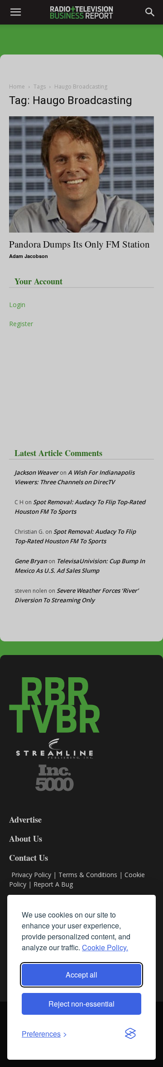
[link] (44, 1033)
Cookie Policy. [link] (105, 947)
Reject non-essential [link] (81, 1003)
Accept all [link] (81, 974)
